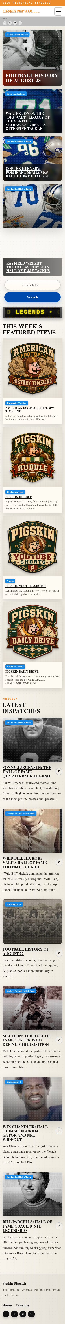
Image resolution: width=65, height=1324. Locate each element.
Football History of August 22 (26, 951)
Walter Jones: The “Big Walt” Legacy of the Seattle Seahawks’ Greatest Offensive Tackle (28, 121)
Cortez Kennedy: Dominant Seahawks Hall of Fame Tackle (27, 172)
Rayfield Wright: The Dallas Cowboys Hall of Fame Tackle (28, 267)
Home (7, 1305)
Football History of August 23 (31, 78)
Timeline (22, 1305)
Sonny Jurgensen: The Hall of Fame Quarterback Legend (27, 771)
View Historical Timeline (27, 3)
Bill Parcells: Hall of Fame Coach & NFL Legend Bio (27, 1226)
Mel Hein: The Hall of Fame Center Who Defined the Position (27, 1040)
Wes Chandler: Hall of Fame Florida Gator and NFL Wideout (25, 1133)
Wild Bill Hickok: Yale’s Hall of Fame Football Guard (25, 862)
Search (32, 297)
